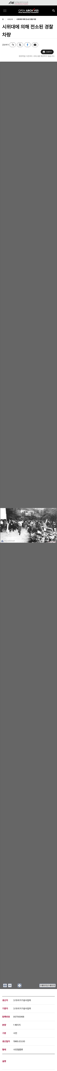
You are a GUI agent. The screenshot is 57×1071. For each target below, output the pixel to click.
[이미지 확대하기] (5, 985)
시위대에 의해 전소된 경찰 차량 (26, 19)
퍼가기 (12, 44)
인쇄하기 (49, 52)
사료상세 (10, 19)
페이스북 (27, 44)
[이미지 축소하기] (10, 985)
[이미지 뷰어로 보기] (19, 985)
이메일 (35, 44)
